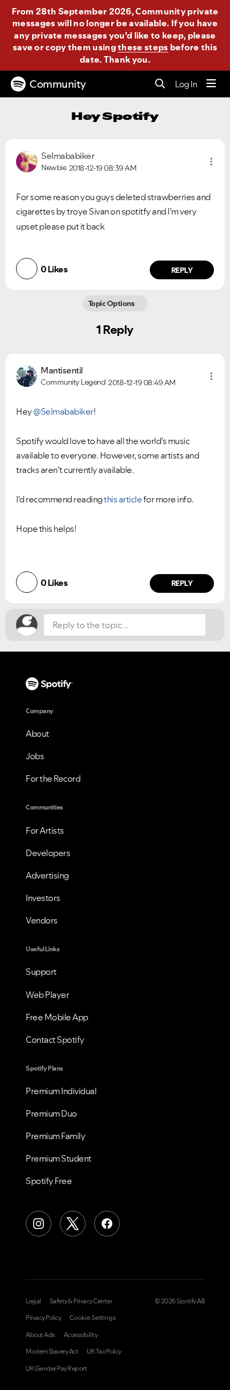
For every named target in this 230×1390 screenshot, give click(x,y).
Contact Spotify (55, 1039)
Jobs (35, 756)
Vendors (42, 920)
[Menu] (211, 84)
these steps (143, 47)
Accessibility (81, 1335)
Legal (33, 1301)
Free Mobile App (57, 1017)
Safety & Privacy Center (81, 1301)
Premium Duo (51, 1113)
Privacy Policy (43, 1317)
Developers (48, 853)
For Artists (45, 830)
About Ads (40, 1335)
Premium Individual (61, 1091)
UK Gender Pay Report (56, 1368)
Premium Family (55, 1136)
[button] (211, 162)
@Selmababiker (63, 411)
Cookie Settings (93, 1317)
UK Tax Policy (104, 1351)
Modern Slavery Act (52, 1351)
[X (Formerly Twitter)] (73, 1223)
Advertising (47, 875)
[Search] (160, 84)
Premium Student (58, 1158)
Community (57, 84)
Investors (43, 898)
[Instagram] (38, 1223)
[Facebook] (107, 1223)
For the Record (53, 778)
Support (41, 971)
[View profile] (26, 160)
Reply (182, 270)
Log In (186, 84)
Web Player (47, 995)
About (37, 733)
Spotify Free (49, 1181)
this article (123, 499)
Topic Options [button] (112, 303)
